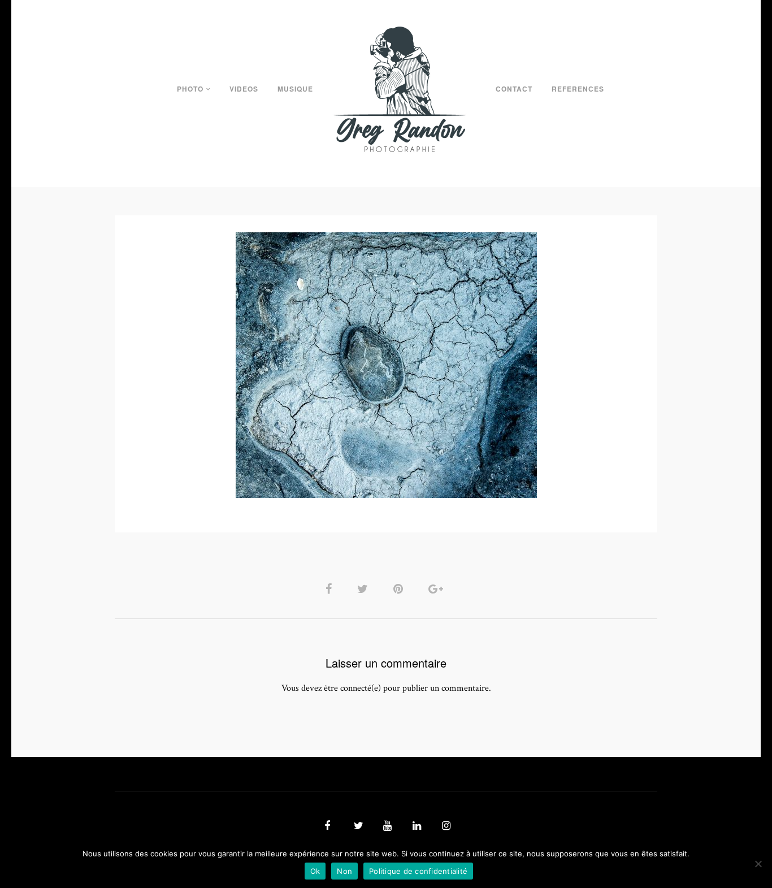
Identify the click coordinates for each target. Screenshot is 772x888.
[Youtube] (386, 826)
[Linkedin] (415, 826)
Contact (514, 89)
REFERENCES (578, 89)
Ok (315, 871)
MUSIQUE (295, 89)
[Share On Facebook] (331, 588)
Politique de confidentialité (418, 871)
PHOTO (190, 89)
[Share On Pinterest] (400, 588)
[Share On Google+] (437, 588)
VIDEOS (243, 89)
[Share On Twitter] (364, 588)
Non (344, 871)
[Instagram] (445, 826)
